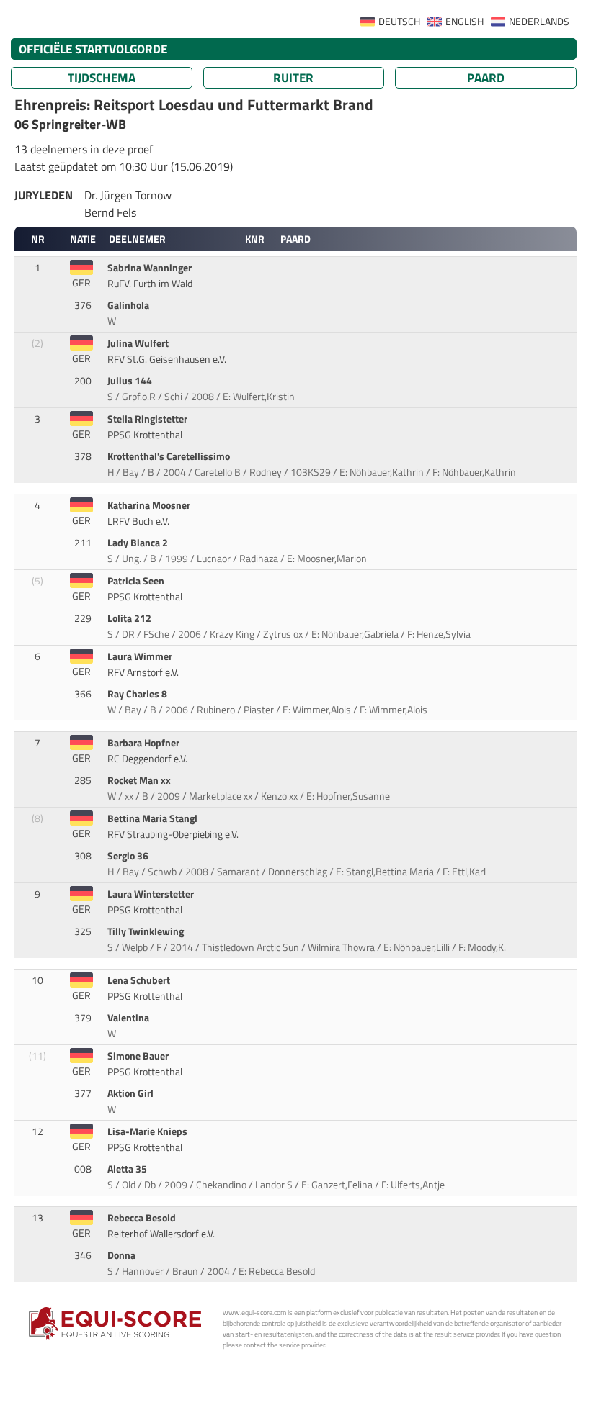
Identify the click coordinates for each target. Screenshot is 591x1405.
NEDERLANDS (539, 22)
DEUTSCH (399, 22)
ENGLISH (464, 22)
